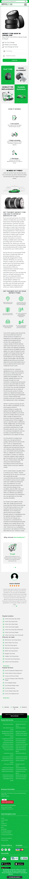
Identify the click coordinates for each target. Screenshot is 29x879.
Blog (2, 827)
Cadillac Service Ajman (21, 733)
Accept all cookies (14, 877)
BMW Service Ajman (21, 731)
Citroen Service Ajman (21, 735)
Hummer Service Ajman (22, 744)
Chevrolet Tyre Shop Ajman (12, 659)
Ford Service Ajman (21, 740)
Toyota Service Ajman (21, 776)
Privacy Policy (4, 840)
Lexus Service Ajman (21, 753)
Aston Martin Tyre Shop (11, 642)
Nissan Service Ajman (8, 767)
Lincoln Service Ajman (7, 756)
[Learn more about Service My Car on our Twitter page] (2, 850)
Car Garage (4, 825)
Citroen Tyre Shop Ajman (11, 661)
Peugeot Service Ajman (7, 769)
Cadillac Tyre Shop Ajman (12, 656)
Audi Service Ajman (20, 727)
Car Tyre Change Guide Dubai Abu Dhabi (14, 679)
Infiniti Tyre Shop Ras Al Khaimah (14, 629)
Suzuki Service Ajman (8, 776)
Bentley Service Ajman (7, 731)
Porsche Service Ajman (21, 769)
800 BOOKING (7, 802)
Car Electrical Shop (10, 688)
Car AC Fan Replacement (12, 693)
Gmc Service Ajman (21, 742)
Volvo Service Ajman (21, 778)
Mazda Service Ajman (8, 758)
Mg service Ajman (20, 760)
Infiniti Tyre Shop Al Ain (11, 621)
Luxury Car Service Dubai (11, 676)
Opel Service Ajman (21, 767)
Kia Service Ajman (8, 749)
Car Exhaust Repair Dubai (12, 685)
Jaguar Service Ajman (7, 747)
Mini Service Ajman (8, 764)
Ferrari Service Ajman (21, 738)
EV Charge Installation (6, 831)
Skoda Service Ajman (8, 775)
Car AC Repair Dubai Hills (11, 691)
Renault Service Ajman (7, 771)
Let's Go (14, 60)
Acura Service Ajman (8, 724)
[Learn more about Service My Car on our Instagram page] (9, 850)
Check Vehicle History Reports (13, 673)
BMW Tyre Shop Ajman (11, 651)
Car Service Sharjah (6, 832)
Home (2, 818)
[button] (14, 567)
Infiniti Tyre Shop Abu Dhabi (12, 618)
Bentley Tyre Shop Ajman (12, 648)
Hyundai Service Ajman (7, 746)
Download (3, 829)
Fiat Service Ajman (8, 740)
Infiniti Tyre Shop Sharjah (11, 632)
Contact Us (4, 823)
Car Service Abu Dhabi (6, 834)
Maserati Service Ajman (21, 756)
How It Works (4, 820)
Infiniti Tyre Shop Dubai (11, 624)
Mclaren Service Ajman (21, 758)
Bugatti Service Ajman (7, 733)
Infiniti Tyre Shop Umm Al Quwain (14, 635)
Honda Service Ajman (7, 744)
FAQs (2, 821)
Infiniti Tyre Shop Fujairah (12, 627)
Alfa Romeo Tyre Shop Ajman (13, 640)
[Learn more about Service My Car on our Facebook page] (6, 850)
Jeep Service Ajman (21, 747)
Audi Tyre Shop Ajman (11, 645)
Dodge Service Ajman (7, 738)
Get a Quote (14, 716)
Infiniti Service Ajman (21, 746)
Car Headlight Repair (10, 682)
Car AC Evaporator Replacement (14, 670)
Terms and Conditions (6, 838)
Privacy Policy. (17, 874)
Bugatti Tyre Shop (10, 653)
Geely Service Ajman (8, 742)
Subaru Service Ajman (21, 775)
